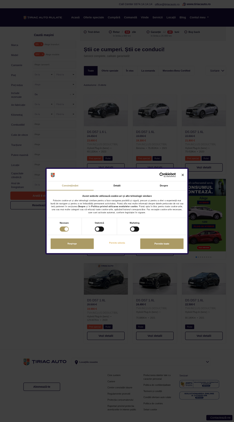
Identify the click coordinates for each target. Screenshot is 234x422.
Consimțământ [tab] (70, 185)
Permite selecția (117, 243)
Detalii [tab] (117, 185)
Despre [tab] (164, 185)
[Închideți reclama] (183, 175)
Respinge (72, 243)
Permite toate (161, 243)
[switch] (99, 229)
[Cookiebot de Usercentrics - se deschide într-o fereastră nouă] (162, 175)
